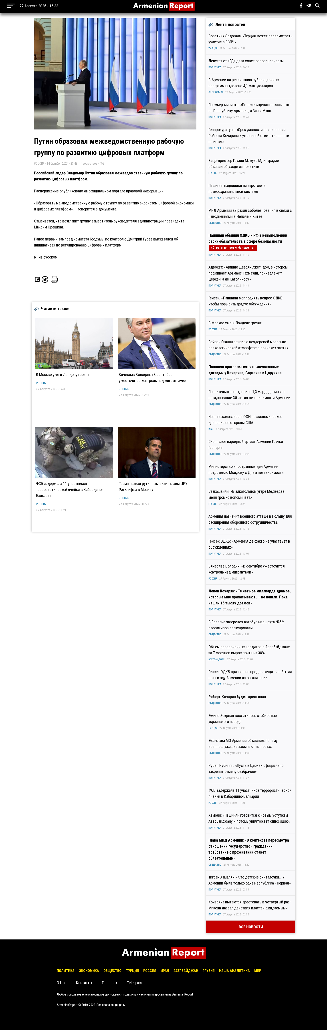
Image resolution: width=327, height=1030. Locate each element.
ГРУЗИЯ (212, 173)
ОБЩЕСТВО (215, 222)
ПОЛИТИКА (214, 67)
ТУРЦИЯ (213, 48)
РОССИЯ (41, 383)
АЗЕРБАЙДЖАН (216, 659)
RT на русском (45, 257)
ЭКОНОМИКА (215, 92)
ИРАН (211, 429)
